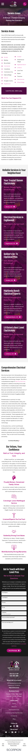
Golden (19, 56)
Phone (3, 602)
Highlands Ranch (21, 64)
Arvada (6, 57)
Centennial (7, 66)
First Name (5, 592)
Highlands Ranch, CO (12, 317)
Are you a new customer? (8, 617)
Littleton (19, 67)
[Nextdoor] (17, 726)
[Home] (13, 4)
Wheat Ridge (20, 82)
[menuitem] (3, 744)
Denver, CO (9, 206)
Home (14, 703)
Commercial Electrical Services (14, 712)
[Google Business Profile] (11, 726)
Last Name (4, 597)
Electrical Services (14, 709)
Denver (6, 77)
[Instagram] (14, 726)
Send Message (13, 650)
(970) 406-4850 (13, 91)
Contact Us (14, 716)
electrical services (20, 381)
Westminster (20, 79)
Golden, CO (9, 280)
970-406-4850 (14, 676)
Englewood (7, 83)
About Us (14, 706)
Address (4, 612)
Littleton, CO (10, 353)
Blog (14, 719)
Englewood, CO (10, 243)
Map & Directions (14, 687)
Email (3, 607)
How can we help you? (7, 622)
